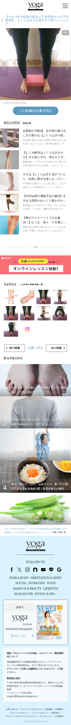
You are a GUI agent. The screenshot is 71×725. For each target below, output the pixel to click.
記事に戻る (35, 347)
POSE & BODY (19, 578)
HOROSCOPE (23, 594)
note (35, 569)
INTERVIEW (36, 583)
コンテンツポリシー (39, 713)
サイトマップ (45, 716)
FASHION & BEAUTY (27, 589)
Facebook (11, 569)
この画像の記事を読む (36, 111)
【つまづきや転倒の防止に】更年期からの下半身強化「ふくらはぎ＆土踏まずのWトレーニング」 (37, 20)
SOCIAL (21, 583)
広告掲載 (48, 709)
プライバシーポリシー (18, 713)
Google (59, 569)
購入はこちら (18, 635)
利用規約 (59, 709)
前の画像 (14, 347)
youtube (43, 569)
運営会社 (55, 713)
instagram (27, 569)
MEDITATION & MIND (46, 578)
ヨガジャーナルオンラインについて (21, 716)
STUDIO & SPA (45, 594)
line (51, 569)
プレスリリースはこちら (30, 709)
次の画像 (56, 347)
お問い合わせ (11, 709)
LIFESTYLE (50, 589)
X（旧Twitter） (19, 569)
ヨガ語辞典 (58, 716)
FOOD (51, 583)
